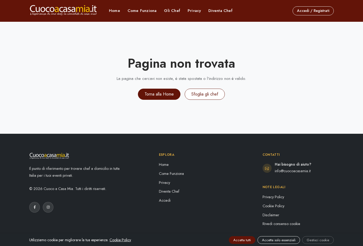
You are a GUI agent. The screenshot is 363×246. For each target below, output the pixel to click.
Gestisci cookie (318, 240)
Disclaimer (271, 215)
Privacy (194, 11)
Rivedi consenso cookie (281, 223)
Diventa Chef (220, 11)
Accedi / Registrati (313, 10)
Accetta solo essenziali (279, 240)
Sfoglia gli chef (204, 94)
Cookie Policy (273, 206)
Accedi (165, 200)
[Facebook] (34, 207)
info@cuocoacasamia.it (293, 171)
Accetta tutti (242, 240)
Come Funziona (142, 11)
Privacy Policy (273, 197)
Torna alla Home (159, 94)
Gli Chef (172, 11)
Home (114, 11)
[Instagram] (48, 207)
